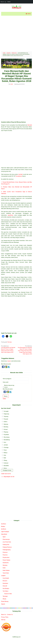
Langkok (3, 575)
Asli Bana (3, 524)
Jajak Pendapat (5, 531)
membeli (20, 174)
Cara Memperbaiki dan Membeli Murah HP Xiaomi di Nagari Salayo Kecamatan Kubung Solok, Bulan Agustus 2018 (8, 349)
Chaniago (6, 447)
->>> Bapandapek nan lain (7, 476)
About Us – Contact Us (7, 614)
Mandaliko (6, 465)
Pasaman (5, 555)
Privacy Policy (4, 617)
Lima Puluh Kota (7, 542)
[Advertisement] (16, 33)
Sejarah (3, 604)
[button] (3, 366)
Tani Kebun (5, 591)
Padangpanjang (6, 549)
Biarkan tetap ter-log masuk (9, 386)
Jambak (6, 445)
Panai (5, 450)
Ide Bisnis (3, 529)
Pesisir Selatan (6, 560)
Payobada (6, 434)
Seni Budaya (6, 588)
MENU (29, 13)
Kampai (6, 429)
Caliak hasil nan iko (6, 473)
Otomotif (5, 586)
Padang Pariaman (7, 547)
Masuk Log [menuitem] (3, 1)
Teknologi (9, 342)
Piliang (5, 460)
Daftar (4, 398)
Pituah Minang (4, 601)
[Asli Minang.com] (16, 7)
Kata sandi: (5, 382)
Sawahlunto (6, 562)
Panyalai (6, 419)
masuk (9, 361)
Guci (5, 442)
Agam (4, 536)
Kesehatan (5, 583)
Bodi (5, 458)
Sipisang (6, 424)
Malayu (5, 452)
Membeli (30, 125)
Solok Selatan (6, 570)
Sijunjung (5, 565)
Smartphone (19, 176)
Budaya (3, 526)
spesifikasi (10, 215)
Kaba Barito (4, 534)
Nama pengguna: (7, 378)
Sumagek (6, 411)
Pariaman (5, 552)
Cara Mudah (6, 578)
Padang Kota (6, 544)
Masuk (5, 396)
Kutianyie (6, 463)
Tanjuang (6, 416)
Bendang (6, 426)
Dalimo (5, 421)
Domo (5, 468)
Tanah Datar (6, 573)
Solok (4, 568)
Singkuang (6, 414)
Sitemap (3, 619)
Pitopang (6, 432)
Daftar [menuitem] (9, 1)
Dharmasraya (6, 539)
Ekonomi (5, 580)
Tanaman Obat (8, 593)
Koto (5, 455)
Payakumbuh (6, 557)
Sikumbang (6, 437)
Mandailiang (7, 439)
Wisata (4, 599)
